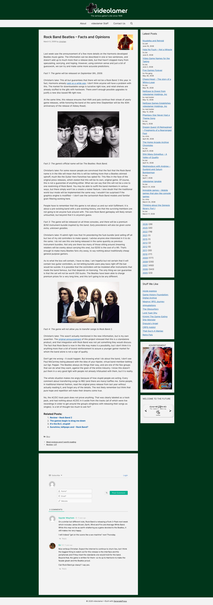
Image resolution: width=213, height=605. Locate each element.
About (83, 23)
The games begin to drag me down (68, 421)
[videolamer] (106, 8)
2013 (145, 243)
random (158, 415)
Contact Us (119, 23)
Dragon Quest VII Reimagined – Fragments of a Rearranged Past (157, 130)
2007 (145, 265)
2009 (145, 258)
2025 (145, 228)
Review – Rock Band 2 (61, 417)
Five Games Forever (152, 70)
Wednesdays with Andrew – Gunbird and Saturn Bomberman (156, 169)
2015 (145, 239)
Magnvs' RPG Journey (153, 301)
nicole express (150, 291)
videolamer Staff (99, 23)
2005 (145, 273)
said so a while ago (76, 83)
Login (125, 475)
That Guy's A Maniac (153, 331)
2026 (145, 224)
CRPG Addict (149, 327)
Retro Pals (148, 335)
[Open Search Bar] (131, 23)
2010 (145, 254)
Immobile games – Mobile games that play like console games (157, 193)
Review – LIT (51, 445)
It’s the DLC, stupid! (60, 424)
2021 (145, 235)
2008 (145, 261)
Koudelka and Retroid (153, 40)
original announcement (70, 339)
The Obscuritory (151, 309)
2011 (145, 250)
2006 (145, 269)
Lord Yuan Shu (150, 313)
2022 (145, 231)
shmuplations (149, 305)
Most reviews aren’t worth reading (61, 442)
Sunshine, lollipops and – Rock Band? (69, 427)
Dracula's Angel (150, 323)
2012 (145, 246)
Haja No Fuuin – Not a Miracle (157, 49)
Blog (48, 437)
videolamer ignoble (152, 181)
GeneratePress (120, 601)
